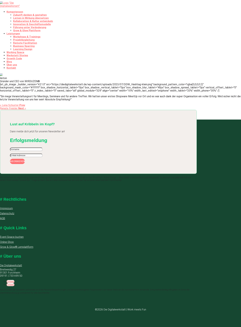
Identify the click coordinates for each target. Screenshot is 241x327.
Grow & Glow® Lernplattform (16, 246)
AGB (2, 218)
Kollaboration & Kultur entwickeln (33, 21)
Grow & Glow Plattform (26, 30)
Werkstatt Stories (17, 55)
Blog (9, 61)
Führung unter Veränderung (29, 27)
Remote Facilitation (25, 42)
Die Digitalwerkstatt (11, 265)
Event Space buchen (12, 236)
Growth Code (14, 58)
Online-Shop (7, 242)
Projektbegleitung (24, 39)
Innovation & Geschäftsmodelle (32, 24)
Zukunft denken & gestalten (30, 14)
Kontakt (11, 67)
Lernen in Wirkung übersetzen (31, 18)
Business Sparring (24, 46)
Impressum (6, 208)
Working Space (15, 52)
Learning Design (22, 49)
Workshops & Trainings (26, 36)
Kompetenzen (15, 11)
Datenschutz (7, 213)
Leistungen (13, 33)
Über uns (12, 64)
